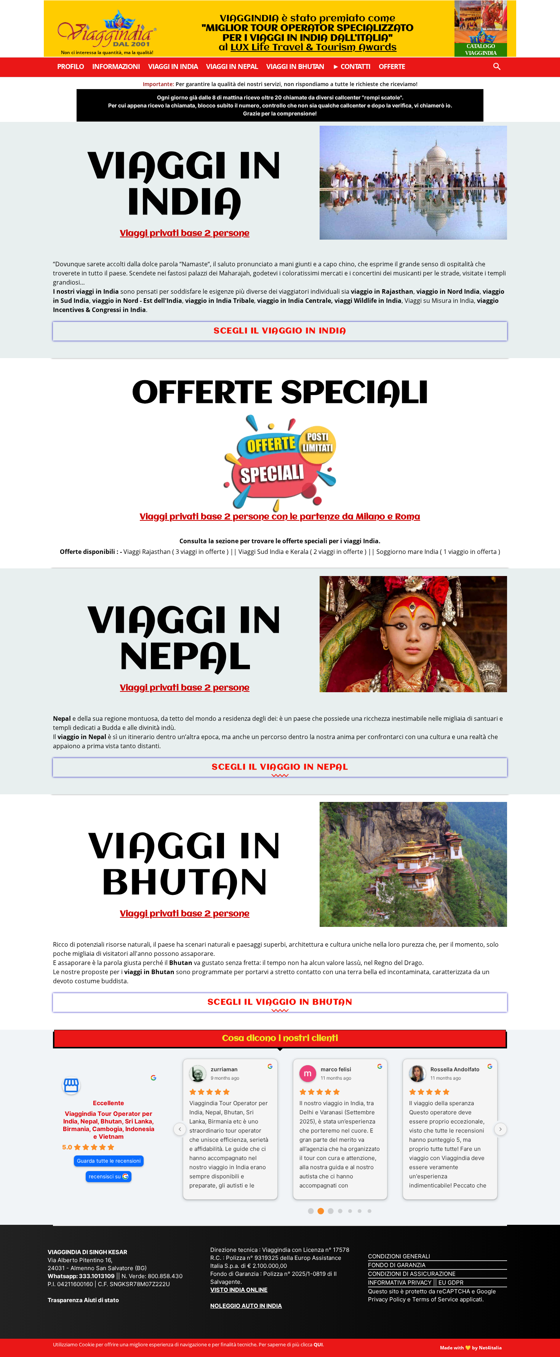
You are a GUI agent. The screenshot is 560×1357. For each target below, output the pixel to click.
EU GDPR (451, 1282)
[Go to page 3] (340, 1211)
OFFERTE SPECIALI (280, 394)
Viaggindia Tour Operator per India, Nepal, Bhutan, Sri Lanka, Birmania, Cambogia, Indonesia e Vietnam (108, 1125)
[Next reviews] (500, 1129)
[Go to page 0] (311, 1211)
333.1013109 (97, 1276)
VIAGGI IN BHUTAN (185, 866)
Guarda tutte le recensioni (109, 1161)
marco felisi (336, 1069)
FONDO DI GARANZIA (397, 1265)
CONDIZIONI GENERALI (399, 1256)
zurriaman (224, 1069)
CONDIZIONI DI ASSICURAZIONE (412, 1273)
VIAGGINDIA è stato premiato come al (308, 33)
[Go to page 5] (360, 1211)
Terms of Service (435, 1299)
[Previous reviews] (179, 1129)
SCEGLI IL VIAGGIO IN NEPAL (280, 767)
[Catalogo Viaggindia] (480, 28)
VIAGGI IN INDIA (185, 186)
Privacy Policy (387, 1299)
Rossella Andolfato (455, 1069)
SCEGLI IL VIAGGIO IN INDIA (280, 331)
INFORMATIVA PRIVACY (400, 1282)
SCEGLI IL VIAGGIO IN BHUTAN (280, 1003)
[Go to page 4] (350, 1211)
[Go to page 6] (369, 1211)
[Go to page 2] (330, 1211)
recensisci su (105, 1176)
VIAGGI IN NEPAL (185, 640)
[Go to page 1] (320, 1211)
